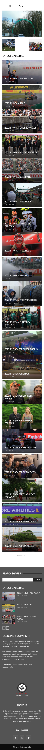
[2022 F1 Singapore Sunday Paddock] (22, 416)
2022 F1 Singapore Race (17, 373)
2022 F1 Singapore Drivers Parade (19, 397)
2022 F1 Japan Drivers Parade (20, 127)
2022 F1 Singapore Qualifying (20, 447)
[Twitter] (28, 737)
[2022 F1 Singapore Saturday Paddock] (22, 490)
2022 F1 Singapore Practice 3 (20, 472)
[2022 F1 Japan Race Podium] (22, 72)
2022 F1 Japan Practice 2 (18, 250)
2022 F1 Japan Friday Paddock (21, 300)
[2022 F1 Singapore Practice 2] (22, 515)
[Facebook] (15, 737)
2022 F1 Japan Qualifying (18, 177)
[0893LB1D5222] (22, 36)
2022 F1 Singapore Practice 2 (20, 521)
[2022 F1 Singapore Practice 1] (22, 539)
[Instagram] (22, 737)
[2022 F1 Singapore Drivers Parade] (22, 392)
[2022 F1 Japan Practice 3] (22, 195)
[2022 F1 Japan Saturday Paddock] (22, 220)
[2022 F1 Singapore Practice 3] (22, 466)
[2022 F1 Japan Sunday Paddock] (22, 146)
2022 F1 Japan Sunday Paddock (21, 152)
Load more (21, 556)
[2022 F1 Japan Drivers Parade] (22, 121)
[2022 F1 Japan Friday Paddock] (22, 293)
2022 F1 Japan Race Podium (19, 78)
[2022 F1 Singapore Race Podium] (22, 343)
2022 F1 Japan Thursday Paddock (17, 323)
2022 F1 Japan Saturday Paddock (17, 225)
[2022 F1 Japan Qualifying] (22, 170)
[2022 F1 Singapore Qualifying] (22, 441)
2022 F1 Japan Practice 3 (18, 201)
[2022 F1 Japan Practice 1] (22, 269)
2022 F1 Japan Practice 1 (18, 275)
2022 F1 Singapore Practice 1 (20, 546)
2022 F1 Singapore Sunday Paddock (18, 422)
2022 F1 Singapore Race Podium (21, 349)
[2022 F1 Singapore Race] (22, 367)
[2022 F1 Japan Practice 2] (22, 244)
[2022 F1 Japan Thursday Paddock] (22, 318)
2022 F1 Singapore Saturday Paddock (20, 495)
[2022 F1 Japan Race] (22, 97)
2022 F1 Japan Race (15, 103)
